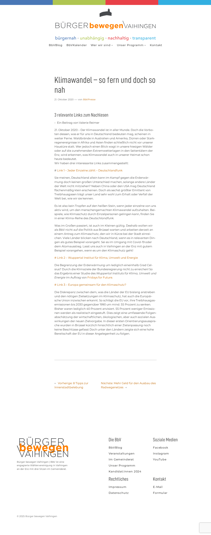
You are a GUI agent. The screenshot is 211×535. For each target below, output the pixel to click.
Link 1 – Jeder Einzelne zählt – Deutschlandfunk (89, 170)
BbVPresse (89, 99)
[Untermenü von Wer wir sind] (112, 45)
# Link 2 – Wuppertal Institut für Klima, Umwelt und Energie (96, 257)
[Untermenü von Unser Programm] (145, 45)
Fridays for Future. (100, 277)
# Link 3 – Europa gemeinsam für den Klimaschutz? (90, 284)
